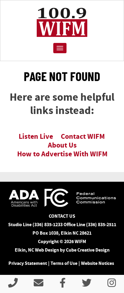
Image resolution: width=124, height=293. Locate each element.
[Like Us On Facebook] (63, 285)
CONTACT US (62, 216)
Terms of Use (64, 263)
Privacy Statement (27, 263)
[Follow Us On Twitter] (86, 285)
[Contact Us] (38, 285)
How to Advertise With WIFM (62, 154)
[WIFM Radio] (62, 22)
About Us (62, 145)
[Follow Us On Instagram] (111, 285)
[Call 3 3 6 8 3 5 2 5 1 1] (13, 285)
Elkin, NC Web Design (37, 250)
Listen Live (36, 136)
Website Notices (97, 263)
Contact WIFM (83, 136)
